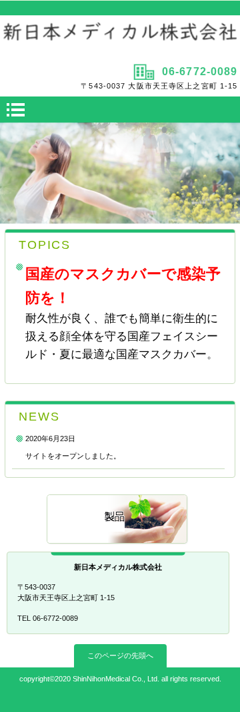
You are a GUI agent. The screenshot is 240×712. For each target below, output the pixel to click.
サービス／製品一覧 (118, 520)
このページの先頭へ (120, 655)
